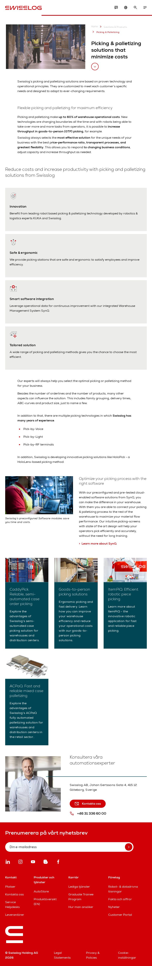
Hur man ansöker (80, 907)
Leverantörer (14, 915)
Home (94, 26)
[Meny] (145, 8)
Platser (10, 887)
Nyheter (114, 907)
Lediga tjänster (79, 887)
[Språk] (126, 8)
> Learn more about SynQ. (98, 543)
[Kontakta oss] (116, 8)
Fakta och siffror (120, 899)
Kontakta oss (14, 894)
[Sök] (135, 8)
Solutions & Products (115, 27)
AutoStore (41, 891)
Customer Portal (120, 915)
